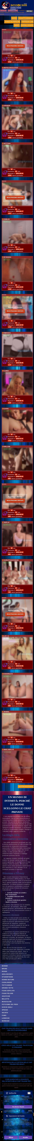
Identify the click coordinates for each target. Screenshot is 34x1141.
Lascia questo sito (10, 1111)
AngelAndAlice (8, 749)
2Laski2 (5, 408)
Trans (18, 7)
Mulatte (5, 999)
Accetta (25, 1137)
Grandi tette (7, 988)
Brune (4, 968)
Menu (29, 11)
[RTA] (30, 1111)
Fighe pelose (7, 993)
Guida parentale (22, 1130)
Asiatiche (6, 996)
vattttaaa (6, 143)
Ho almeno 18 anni (18, 1107)
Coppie (13, 9)
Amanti (16, 25)
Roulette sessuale (26, 18)
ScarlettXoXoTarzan (10, 560)
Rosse (4, 971)
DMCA (25, 1131)
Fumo (4, 1015)
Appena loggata (27, 25)
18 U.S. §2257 (12, 1130)
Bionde (5, 966)
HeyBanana (7, 257)
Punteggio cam (27, 21)
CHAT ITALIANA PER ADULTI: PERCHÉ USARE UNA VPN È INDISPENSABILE (17, 1029)
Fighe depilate (8, 990)
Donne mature (8, 979)
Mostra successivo (26, 786)
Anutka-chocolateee (10, 67)
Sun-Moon (6, 105)
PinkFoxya (7, 333)
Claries (6, 371)
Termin (11, 1131)
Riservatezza (18, 1131)
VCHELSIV (6, 219)
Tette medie (7, 985)
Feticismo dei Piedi (10, 1004)
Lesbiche (6, 1018)
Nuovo (14, 18)
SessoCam (3, 10)
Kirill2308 (6, 446)
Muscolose (7, 1001)
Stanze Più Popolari (12, 21)
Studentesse (7, 977)
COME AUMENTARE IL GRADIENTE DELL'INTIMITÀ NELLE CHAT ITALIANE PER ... (17, 1080)
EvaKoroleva (8, 674)
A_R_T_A (6, 636)
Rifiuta (11, 1137)
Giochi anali (7, 1007)
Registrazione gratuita (15, 46)
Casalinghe (7, 982)
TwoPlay (6, 522)
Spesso (5, 1010)
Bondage (6, 1021)
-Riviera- (6, 711)
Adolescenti (7, 974)
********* (4, 30)
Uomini (13, 7)
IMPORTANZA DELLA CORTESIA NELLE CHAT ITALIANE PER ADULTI (17, 1063)
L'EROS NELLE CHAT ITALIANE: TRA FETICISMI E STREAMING (17, 1046)
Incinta (5, 1012)
